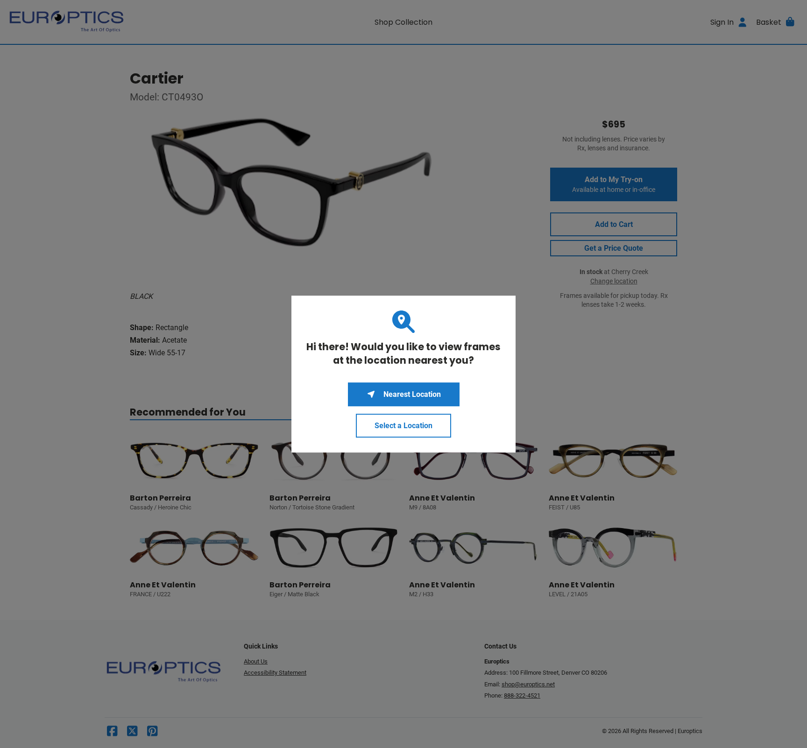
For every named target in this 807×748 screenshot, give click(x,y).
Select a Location (403, 425)
